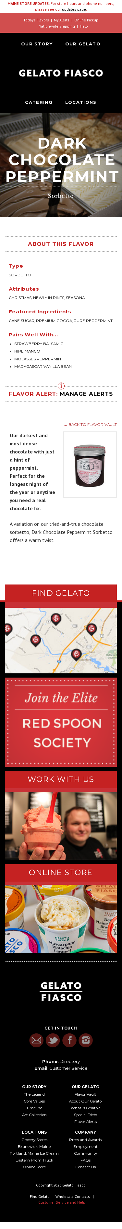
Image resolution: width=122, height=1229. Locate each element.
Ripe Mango (27, 351)
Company (85, 1132)
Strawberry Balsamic (38, 344)
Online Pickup (86, 20)
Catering (38, 102)
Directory (70, 1061)
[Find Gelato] (61, 640)
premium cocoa (54, 321)
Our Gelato (83, 43)
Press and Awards (85, 1140)
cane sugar (21, 321)
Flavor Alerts (85, 1121)
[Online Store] (61, 919)
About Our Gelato (85, 1101)
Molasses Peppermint (38, 359)
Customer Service (68, 1068)
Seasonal (76, 297)
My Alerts (61, 20)
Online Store (34, 1167)
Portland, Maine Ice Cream (34, 1153)
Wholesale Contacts (72, 1196)
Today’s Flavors (36, 20)
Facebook (69, 1040)
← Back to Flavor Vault (90, 424)
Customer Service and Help (61, 1202)
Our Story (37, 43)
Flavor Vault (85, 1094)
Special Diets (85, 1115)
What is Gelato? (85, 1108)
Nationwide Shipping (57, 26)
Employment (85, 1146)
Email (36, 1040)
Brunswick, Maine (34, 1146)
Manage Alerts (86, 394)
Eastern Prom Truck (34, 1160)
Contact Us (85, 1167)
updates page (74, 9)
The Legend (34, 1094)
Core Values (34, 1101)
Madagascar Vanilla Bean (43, 366)
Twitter (52, 1040)
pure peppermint (93, 321)
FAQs (85, 1160)
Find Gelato (40, 1196)
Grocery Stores (34, 1140)
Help (84, 26)
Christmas (20, 297)
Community (85, 1153)
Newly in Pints (48, 297)
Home (61, 73)
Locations (81, 102)
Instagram (86, 1040)
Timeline (34, 1108)
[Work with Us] (61, 826)
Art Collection (34, 1115)
